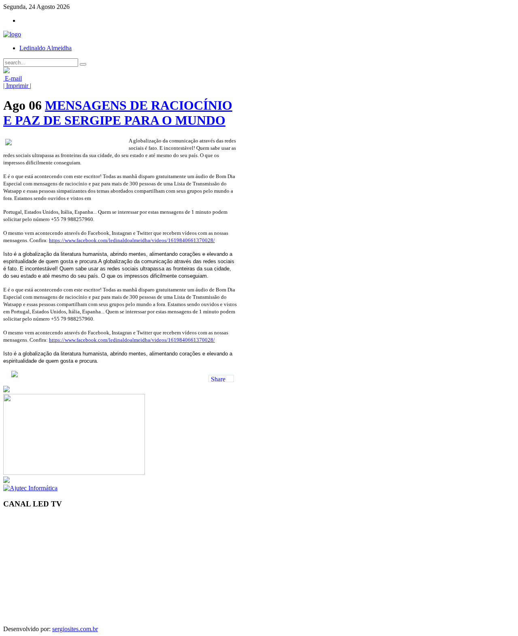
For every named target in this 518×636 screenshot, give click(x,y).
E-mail (12, 78)
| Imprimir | (17, 85)
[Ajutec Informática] (30, 488)
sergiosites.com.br (75, 628)
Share (218, 379)
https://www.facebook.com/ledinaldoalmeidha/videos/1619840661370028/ (132, 240)
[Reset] (83, 64)
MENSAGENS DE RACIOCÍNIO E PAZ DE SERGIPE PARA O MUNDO (117, 113)
